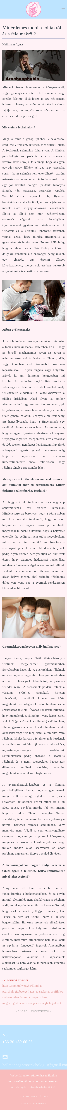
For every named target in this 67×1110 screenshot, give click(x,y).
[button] (63, 9)
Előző (23, 1011)
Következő (40, 1011)
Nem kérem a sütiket (34, 1103)
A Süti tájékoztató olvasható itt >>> (33, 1087)
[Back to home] (33, 9)
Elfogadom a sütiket (34, 1096)
